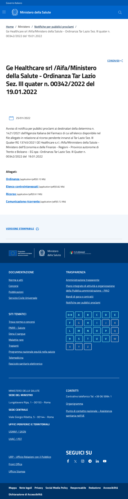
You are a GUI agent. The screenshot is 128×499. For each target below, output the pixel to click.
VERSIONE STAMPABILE (20, 229)
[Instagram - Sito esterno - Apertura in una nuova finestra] (83, 461)
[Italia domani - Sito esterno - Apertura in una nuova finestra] (81, 253)
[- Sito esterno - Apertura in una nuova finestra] (105, 461)
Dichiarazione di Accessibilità (25, 494)
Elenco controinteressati (22, 186)
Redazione (95, 488)
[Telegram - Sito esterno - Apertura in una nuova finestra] (90, 461)
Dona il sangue (17, 334)
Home (10, 26)
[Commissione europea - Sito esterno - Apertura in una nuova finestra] (20, 253)
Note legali (25, 488)
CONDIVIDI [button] (113, 61)
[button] (120, 12)
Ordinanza (13, 179)
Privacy (38, 488)
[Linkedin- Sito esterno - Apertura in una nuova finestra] (97, 461)
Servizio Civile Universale (23, 298)
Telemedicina (16, 358)
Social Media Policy (57, 488)
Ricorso (11, 194)
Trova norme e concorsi (22, 322)
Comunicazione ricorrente (23, 201)
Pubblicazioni (16, 292)
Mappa (13, 488)
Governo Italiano (14, 3)
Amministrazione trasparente (82, 280)
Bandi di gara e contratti (80, 297)
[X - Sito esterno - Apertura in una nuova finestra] (75, 461)
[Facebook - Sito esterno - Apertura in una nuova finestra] (68, 461)
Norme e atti (16, 280)
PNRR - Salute (17, 328)
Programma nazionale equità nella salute (32, 352)
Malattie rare (16, 340)
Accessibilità (110, 488)
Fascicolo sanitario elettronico (25, 364)
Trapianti (14, 346)
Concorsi (13, 286)
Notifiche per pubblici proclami (54, 26)
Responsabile (78, 488)
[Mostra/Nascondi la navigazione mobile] (4, 12)
